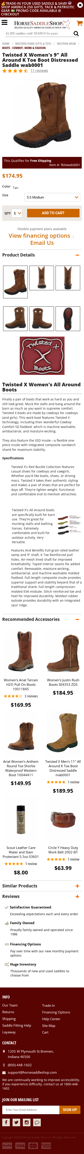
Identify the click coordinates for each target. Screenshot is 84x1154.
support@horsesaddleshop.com (32, 1072)
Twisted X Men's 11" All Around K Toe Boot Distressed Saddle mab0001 (63, 768)
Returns (8, 1012)
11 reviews (39, 70)
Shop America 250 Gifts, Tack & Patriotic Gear (38, 9)
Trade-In (48, 1005)
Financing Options (56, 1012)
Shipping (9, 1018)
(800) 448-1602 (20, 1065)
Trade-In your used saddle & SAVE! (36, 3)
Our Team (10, 1005)
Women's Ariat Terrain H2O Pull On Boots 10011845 (21, 684)
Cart (45, 1032)
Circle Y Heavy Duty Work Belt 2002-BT (63, 849)
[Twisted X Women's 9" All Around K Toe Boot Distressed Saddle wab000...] (42, 155)
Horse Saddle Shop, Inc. (42, 25)
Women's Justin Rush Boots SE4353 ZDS (63, 682)
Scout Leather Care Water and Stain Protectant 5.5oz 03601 (21, 852)
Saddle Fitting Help (16, 1025)
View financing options (39, 235)
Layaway (9, 1032)
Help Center (51, 1019)
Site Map (48, 1025)
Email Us (42, 242)
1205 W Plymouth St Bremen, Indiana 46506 (31, 1054)
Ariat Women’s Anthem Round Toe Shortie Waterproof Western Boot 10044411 (21, 768)
